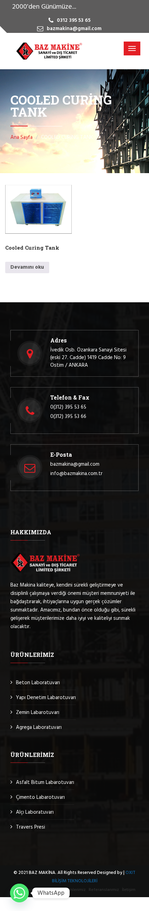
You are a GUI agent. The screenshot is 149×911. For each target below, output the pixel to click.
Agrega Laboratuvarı (39, 727)
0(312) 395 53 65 (68, 407)
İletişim (128, 890)
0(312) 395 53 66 (68, 416)
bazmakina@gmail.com (74, 464)
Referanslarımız (104, 890)
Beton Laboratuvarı (38, 683)
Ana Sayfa (21, 137)
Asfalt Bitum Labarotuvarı (45, 782)
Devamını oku (27, 267)
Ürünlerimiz (75, 890)
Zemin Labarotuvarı (37, 712)
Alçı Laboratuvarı (35, 812)
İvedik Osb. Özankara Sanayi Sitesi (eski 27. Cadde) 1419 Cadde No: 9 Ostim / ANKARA (88, 357)
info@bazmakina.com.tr (76, 474)
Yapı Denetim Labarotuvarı (46, 698)
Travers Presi (30, 827)
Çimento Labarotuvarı (40, 797)
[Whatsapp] (19, 893)
